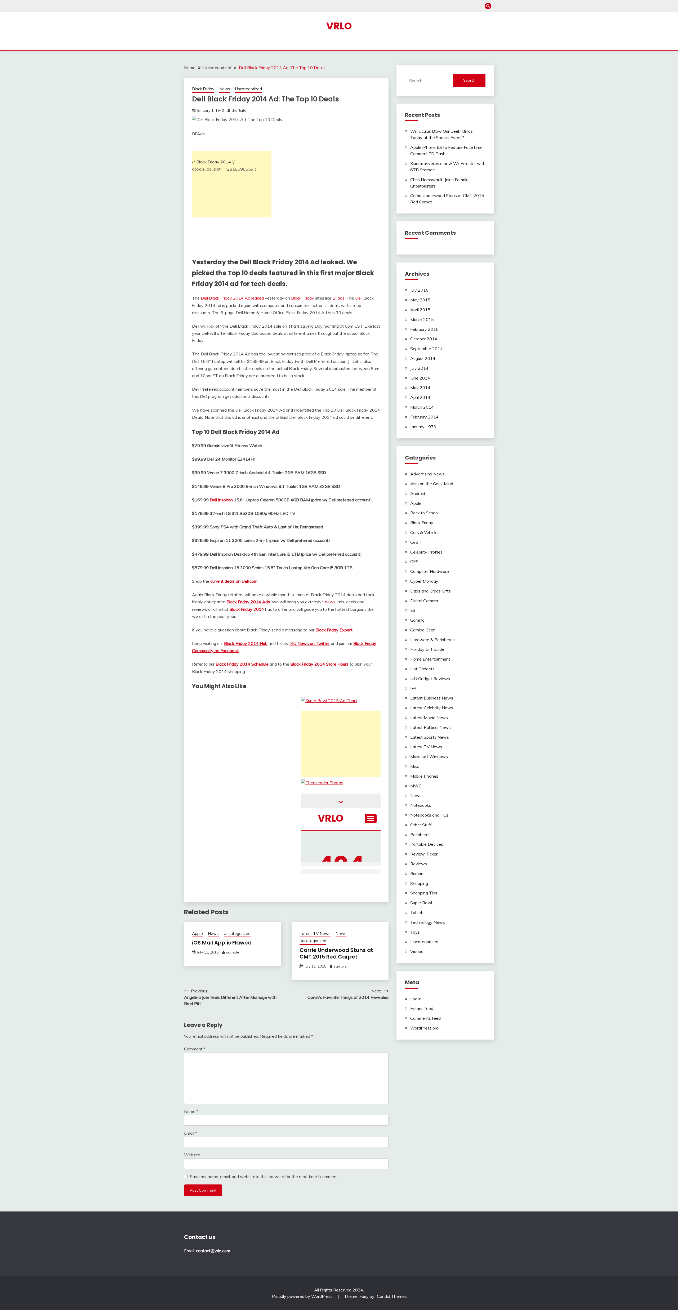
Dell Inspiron (221, 499)
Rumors (417, 873)
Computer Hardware (429, 571)
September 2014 (426, 348)
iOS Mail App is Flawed (222, 942)
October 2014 (423, 338)
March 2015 (422, 319)
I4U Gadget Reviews (430, 678)
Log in (416, 998)
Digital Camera (424, 600)
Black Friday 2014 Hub (245, 643)
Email (190, 1133)
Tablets (417, 912)
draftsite (238, 110)
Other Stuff (421, 824)
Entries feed (421, 1008)
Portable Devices (426, 844)
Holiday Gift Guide (427, 649)
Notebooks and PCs (429, 815)
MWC (416, 785)
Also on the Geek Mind (431, 483)
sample (232, 952)
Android (417, 493)
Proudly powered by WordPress (303, 1296)
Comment (195, 1048)
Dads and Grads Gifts (430, 591)
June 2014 (420, 378)
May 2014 (420, 387)
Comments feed (425, 1018)
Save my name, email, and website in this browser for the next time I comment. (264, 1176)
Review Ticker (424, 854)
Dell (358, 298)
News (224, 88)
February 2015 (424, 329)
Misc (414, 766)
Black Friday (203, 88)
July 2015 (419, 290)
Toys (415, 932)
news (330, 601)
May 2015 (420, 299)
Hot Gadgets (422, 668)
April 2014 (420, 397)
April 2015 (420, 309)
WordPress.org (424, 1028)
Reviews (418, 863)
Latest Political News (430, 727)
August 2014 (422, 358)
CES (414, 561)
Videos (416, 951)
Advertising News (427, 473)
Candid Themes (392, 1296)
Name (191, 1111)
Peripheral (419, 834)
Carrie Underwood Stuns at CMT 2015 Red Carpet (336, 953)
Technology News (427, 922)
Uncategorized (248, 88)
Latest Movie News (429, 717)
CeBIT (416, 542)
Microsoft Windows (429, 756)
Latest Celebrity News (431, 707)
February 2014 (424, 417)
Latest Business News (431, 698)
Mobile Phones (424, 776)
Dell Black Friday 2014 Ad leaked (232, 298)
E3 (413, 610)
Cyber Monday (424, 581)
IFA (413, 688)
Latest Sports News (429, 737)
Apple (197, 933)
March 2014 (422, 407)
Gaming (417, 620)
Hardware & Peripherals (433, 639)
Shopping (419, 883)
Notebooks (420, 805)
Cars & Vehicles (425, 532)
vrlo (339, 26)
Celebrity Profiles (426, 552)
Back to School (424, 512)
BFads (338, 298)
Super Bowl (421, 902)
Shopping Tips (423, 892)
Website (192, 1154)
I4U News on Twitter (309, 643)
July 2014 (419, 368)
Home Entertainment (430, 659)
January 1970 (423, 426)
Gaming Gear (422, 629)
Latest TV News (315, 933)
